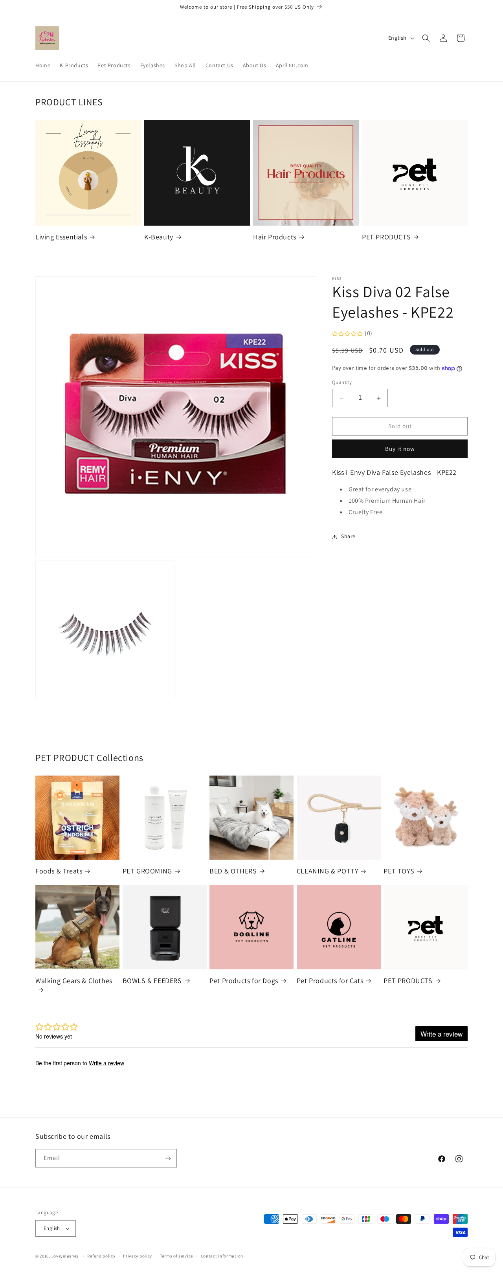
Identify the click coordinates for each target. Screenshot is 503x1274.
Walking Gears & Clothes (73, 980)
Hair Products (274, 236)
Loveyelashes (65, 1256)
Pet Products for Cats (330, 980)
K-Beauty (158, 236)
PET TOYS (399, 870)
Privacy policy (137, 1256)
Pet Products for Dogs (243, 980)
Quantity (342, 382)
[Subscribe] (167, 1158)
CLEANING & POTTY (327, 870)
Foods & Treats (58, 870)
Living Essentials (61, 236)
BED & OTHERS (233, 870)
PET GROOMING (147, 870)
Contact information (222, 1256)
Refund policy (101, 1256)
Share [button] (348, 536)
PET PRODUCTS (386, 236)
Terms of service (176, 1256)
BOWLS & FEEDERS (152, 980)
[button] (426, 38)
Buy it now (400, 449)
